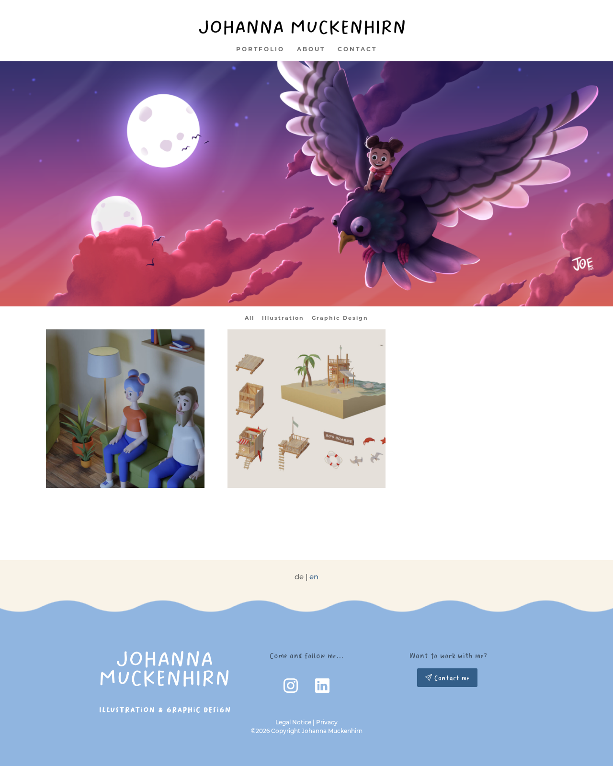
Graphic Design (340, 318)
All (249, 318)
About (311, 49)
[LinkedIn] (322, 688)
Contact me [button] (450, 677)
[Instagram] (292, 688)
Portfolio (260, 49)
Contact (357, 49)
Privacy (327, 722)
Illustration (283, 318)
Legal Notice (293, 722)
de (299, 576)
